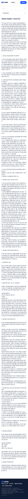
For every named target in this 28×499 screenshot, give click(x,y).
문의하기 (23, 2)
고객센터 (13, 2)
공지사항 (11, 483)
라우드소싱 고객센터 (4, 482)
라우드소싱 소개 (4, 483)
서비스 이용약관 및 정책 (7, 485)
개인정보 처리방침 (18, 483)
